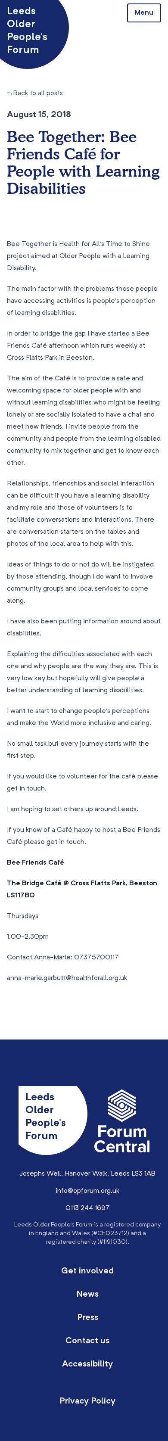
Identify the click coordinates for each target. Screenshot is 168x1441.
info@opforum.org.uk (87, 1191)
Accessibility (87, 1364)
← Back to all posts (35, 93)
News (87, 1294)
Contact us (87, 1341)
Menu (144, 12)
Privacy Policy (87, 1401)
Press (87, 1317)
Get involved (87, 1271)
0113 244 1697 (87, 1208)
